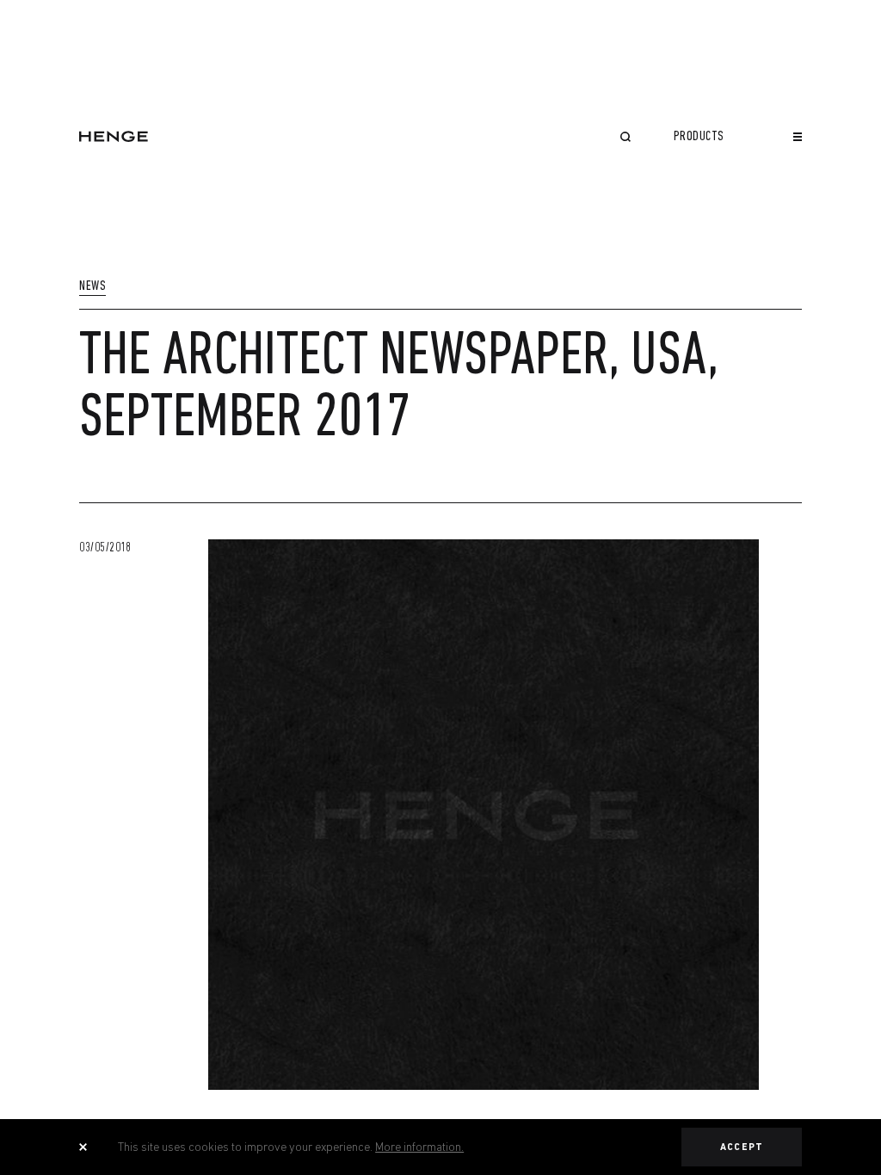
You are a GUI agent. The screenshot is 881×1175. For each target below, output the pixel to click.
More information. (419, 1146)
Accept (741, 1147)
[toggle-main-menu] (797, 136)
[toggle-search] (625, 138)
